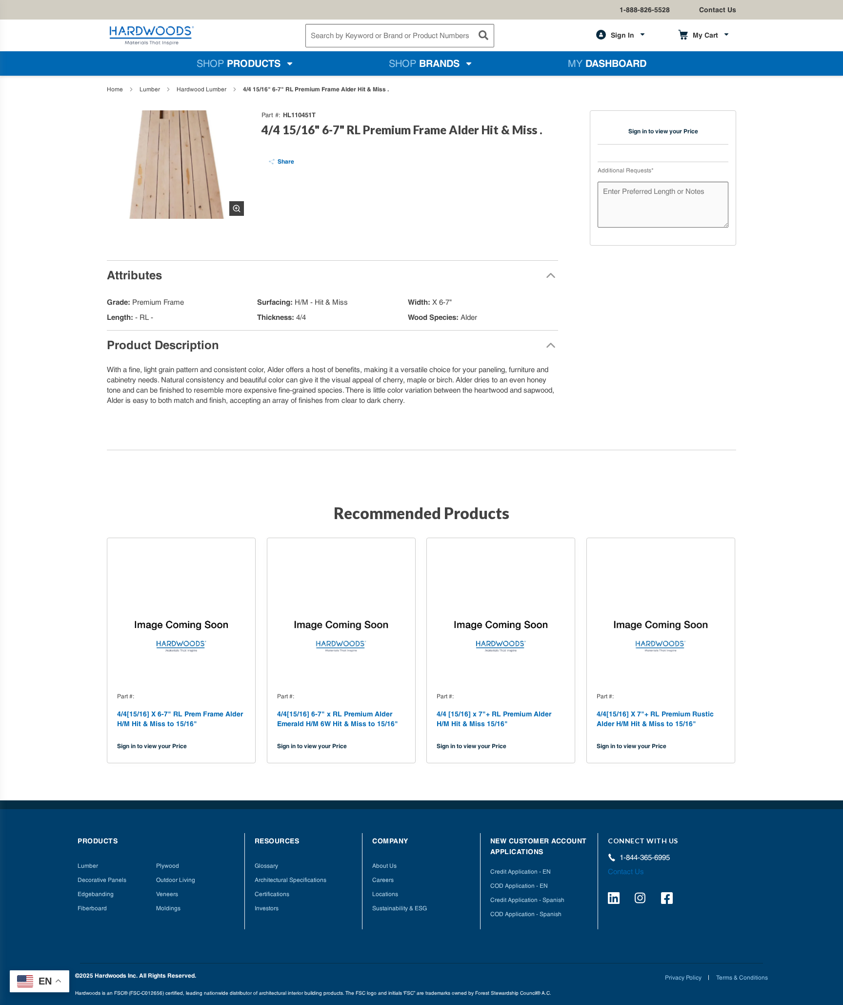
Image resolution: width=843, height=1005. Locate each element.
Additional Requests (626, 170)
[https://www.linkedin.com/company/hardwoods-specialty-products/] (615, 899)
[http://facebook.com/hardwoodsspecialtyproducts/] (668, 899)
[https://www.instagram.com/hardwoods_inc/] (642, 899)
